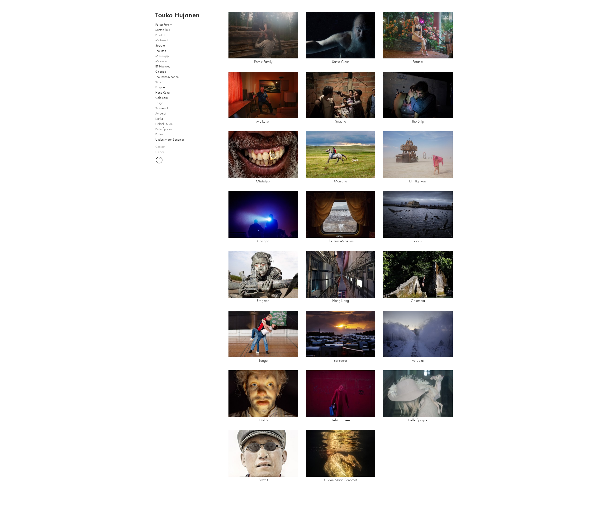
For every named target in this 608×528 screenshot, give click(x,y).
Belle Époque (163, 129)
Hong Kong (162, 92)
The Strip (160, 50)
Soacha (160, 45)
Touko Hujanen (177, 15)
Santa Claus (162, 30)
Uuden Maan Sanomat (169, 139)
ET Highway (162, 66)
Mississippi (162, 56)
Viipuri (159, 82)
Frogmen (160, 87)
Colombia (161, 97)
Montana (161, 61)
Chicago (160, 71)
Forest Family (163, 24)
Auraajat (160, 113)
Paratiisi (160, 35)
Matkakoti (161, 40)
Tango (159, 103)
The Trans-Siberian (167, 77)
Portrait (159, 134)
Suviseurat (161, 108)
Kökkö (159, 118)
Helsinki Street (164, 124)
